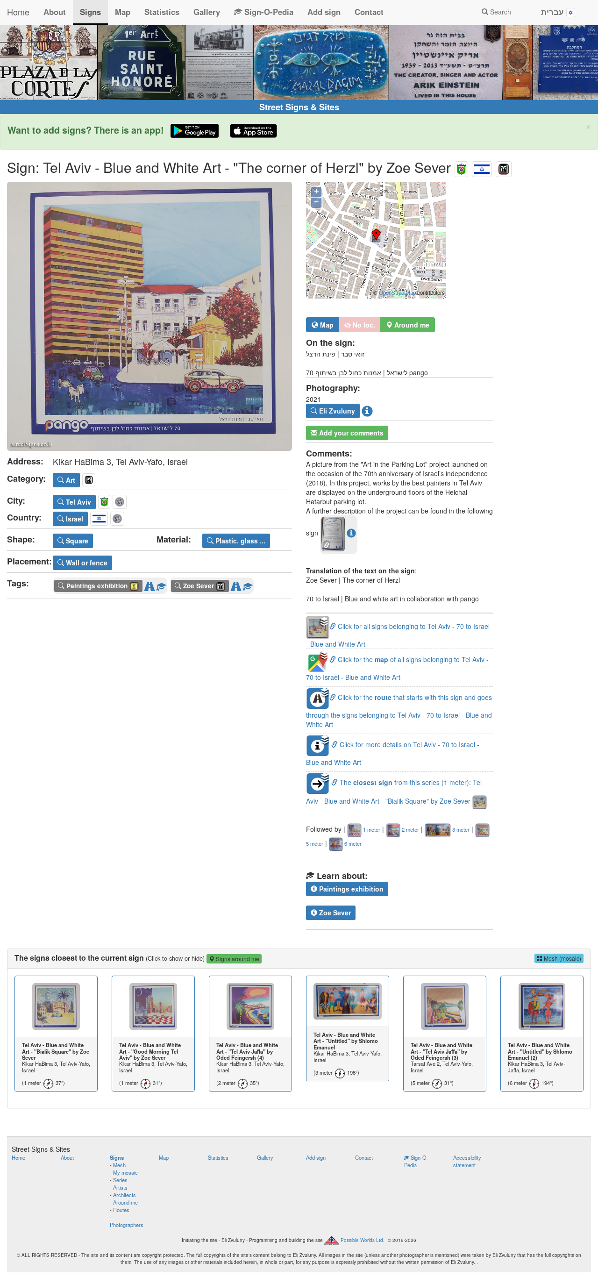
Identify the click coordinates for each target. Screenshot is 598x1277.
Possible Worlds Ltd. (362, 1240)
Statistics (161, 11)
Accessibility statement (467, 1161)
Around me (125, 1202)
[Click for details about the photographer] (367, 410)
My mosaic (125, 1172)
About (54, 11)
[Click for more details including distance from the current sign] (351, 533)
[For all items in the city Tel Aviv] (461, 167)
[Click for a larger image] (149, 316)
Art (69, 480)
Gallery (206, 11)
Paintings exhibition (350, 888)
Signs (90, 11)
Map (122, 11)
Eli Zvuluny (336, 410)
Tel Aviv (77, 502)
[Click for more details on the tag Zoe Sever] (247, 584)
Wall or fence (85, 562)
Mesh (119, 1165)
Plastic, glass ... (239, 540)
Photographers (126, 1224)
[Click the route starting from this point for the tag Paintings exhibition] (149, 584)
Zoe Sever (334, 912)
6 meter (352, 843)
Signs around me (236, 959)
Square (76, 540)
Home (18, 12)
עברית (553, 11)
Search (499, 11)
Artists (120, 1187)
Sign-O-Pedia (267, 11)
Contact (369, 11)
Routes (121, 1209)
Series (120, 1180)
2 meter (409, 829)
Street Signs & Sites (299, 107)
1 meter (371, 829)
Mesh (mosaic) (561, 958)
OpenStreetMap (397, 292)
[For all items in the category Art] (504, 167)
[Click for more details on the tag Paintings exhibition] (161, 584)
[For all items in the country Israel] (482, 167)
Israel (73, 518)
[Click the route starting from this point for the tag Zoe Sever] (236, 584)
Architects (124, 1195)
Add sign (324, 11)
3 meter (460, 829)
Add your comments (350, 432)
